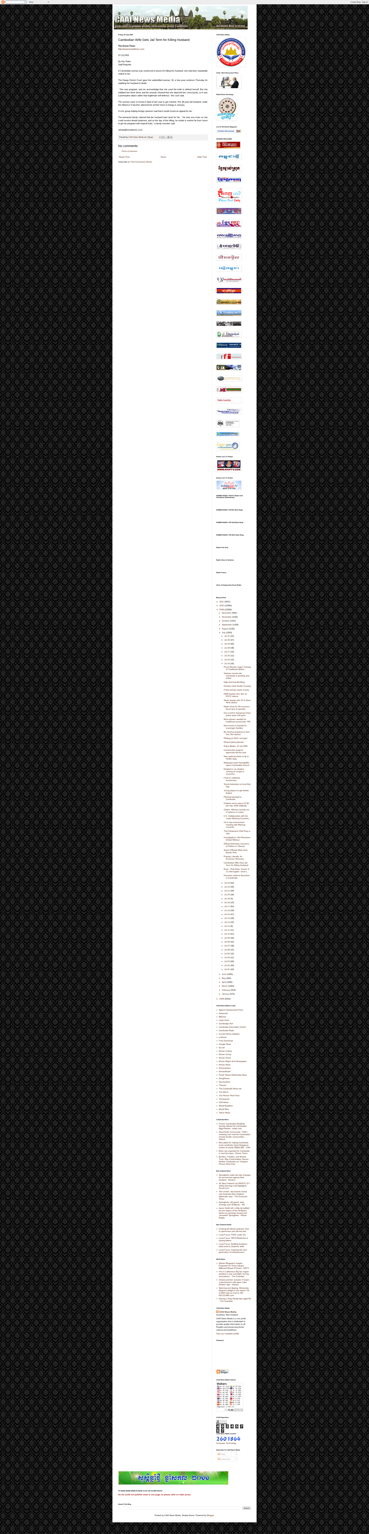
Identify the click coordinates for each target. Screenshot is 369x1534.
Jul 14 (227, 918)
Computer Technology (226, 1443)
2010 (222, 605)
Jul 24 (227, 663)
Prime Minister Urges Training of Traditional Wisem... (237, 668)
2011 (221, 601)
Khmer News (224, 1065)
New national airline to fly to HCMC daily (236, 757)
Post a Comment (129, 151)
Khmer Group (225, 1054)
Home (163, 157)
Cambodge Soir (226, 1023)
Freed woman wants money (236, 690)
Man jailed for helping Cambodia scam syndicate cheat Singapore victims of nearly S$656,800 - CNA (234, 1145)
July (224, 632)
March (225, 986)
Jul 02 (227, 965)
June (224, 974)
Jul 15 (227, 914)
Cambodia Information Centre (232, 1027)
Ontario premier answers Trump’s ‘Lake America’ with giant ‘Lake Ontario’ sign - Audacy (234, 1282)
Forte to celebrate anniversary (232, 779)
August (225, 629)
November (227, 617)
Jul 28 (227, 648)
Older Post (202, 157)
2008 (222, 999)
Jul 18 (227, 902)
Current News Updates (229, 1034)
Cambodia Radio (226, 1030)
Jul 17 (227, 906)
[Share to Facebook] (168, 137)
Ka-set (222, 1047)
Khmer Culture (225, 1051)
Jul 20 (227, 894)
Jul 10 (227, 934)
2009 (222, 609)
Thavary (222, 1085)
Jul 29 (227, 644)
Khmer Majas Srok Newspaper (233, 1061)
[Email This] (160, 137)
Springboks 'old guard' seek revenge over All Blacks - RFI (232, 1203)
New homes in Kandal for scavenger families (235, 726)
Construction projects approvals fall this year (235, 751)
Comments (225, 1459)
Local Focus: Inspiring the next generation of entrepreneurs (233, 1251)
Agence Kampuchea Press (231, 1010)
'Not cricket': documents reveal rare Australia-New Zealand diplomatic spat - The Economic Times (233, 1195)
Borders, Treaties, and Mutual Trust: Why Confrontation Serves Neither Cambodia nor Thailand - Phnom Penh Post (234, 1160)
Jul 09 (227, 938)
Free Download (226, 1041)
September (227, 624)
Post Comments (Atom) (141, 162)
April (224, 982)
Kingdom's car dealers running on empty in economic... (234, 771)
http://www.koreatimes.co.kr (131, 49)
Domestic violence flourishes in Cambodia (237, 876)
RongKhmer (224, 1078)
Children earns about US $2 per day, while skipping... (236, 804)
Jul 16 (227, 910)
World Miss (224, 1109)
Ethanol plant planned (234, 742)
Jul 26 (227, 655)
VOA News (223, 1102)
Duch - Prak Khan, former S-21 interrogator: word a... (237, 870)
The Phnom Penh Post (229, 1095)
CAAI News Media (227, 1312)
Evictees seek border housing (237, 686)
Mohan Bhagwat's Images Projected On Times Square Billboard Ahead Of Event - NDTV (234, 1265)
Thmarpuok (224, 1099)
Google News (225, 1044)
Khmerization (225, 1068)
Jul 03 (227, 961)
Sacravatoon (224, 1082)
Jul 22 (227, 887)
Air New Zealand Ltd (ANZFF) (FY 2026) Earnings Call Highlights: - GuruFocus (234, 1185)
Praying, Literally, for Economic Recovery (234, 857)
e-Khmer (223, 1037)
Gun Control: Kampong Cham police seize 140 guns (237, 714)
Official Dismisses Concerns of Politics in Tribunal (236, 845)
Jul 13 (227, 922)
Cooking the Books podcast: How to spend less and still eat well (234, 1230)
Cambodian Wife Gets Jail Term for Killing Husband (236, 864)
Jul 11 (227, 930)
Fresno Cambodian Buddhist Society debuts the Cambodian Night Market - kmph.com (233, 1126)
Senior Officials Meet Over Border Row (236, 851)
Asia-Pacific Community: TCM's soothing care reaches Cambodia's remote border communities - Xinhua (235, 1135)
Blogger (210, 1515)
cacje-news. (224, 1020)
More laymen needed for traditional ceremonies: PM (237, 720)
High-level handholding (234, 682)
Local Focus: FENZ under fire (232, 1235)
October (226, 621)
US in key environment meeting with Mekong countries (234, 824)
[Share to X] (165, 137)
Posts (222, 1454)
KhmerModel (224, 1071)
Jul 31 (227, 636)
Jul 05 (227, 953)
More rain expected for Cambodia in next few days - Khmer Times (234, 1152)
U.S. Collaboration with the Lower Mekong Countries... (237, 817)
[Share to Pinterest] (171, 137)
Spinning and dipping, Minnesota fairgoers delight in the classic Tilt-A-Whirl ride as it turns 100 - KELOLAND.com (234, 1291)
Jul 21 (227, 891)
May (224, 978)
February (226, 990)
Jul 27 (227, 652)
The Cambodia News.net (230, 1088)
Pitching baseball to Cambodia (232, 798)
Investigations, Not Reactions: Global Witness (237, 838)
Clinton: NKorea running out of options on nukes (236, 810)
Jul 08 (227, 942)
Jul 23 (227, 883)
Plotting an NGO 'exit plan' (236, 738)
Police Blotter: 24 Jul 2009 (235, 746)
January (226, 994)
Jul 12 (227, 926)
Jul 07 (227, 945)
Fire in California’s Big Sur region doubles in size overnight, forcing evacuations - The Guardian (234, 1274)
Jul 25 (227, 659)
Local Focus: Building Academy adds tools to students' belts (233, 1245)
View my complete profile (227, 1333)
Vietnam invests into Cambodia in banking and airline (236, 675)
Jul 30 (227, 640)
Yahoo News (224, 1112)
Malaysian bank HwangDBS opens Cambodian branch (237, 764)
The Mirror (223, 1092)
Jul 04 (227, 957)
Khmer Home (225, 1058)
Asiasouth (223, 1013)
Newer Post (124, 157)
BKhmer (222, 1017)
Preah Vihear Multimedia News (233, 1075)
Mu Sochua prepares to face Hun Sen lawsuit (237, 733)
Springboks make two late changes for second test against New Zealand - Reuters (235, 1177)
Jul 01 (227, 969)
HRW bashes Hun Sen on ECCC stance (235, 695)
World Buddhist (226, 1106)
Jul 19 (227, 898)
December (227, 613)
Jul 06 (227, 950)
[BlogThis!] (163, 137)
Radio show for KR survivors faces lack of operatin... (237, 707)
